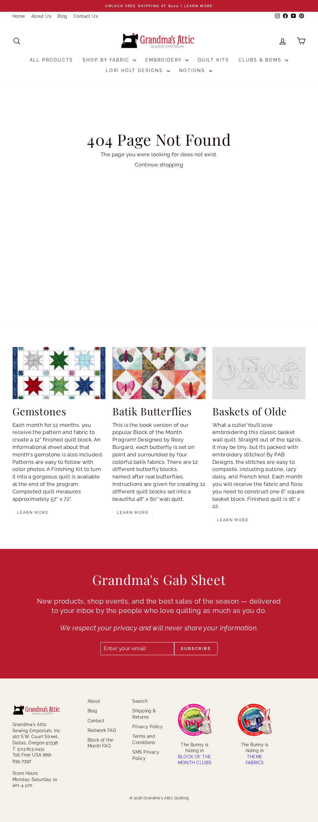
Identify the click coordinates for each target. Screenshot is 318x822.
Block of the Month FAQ (100, 743)
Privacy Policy (147, 726)
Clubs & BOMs (261, 59)
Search (140, 701)
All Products (52, 59)
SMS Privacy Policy (145, 755)
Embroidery (164, 59)
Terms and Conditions (143, 739)
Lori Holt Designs (135, 70)
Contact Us (86, 16)
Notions (193, 70)
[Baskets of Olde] (259, 373)
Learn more (32, 512)
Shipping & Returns (144, 713)
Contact (96, 720)
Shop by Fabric (107, 59)
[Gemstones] (59, 373)
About (94, 701)
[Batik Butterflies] (159, 373)
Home (18, 16)
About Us (41, 16)
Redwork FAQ (102, 730)
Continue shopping (159, 165)
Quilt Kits (213, 59)
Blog (62, 16)
